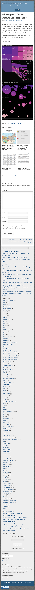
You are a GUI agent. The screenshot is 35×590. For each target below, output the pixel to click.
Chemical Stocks (7, 329)
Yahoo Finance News (11, 251)
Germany (5, 386)
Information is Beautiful (14, 123)
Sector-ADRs (6, 459)
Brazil (4, 321)
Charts (4, 327)
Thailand (5, 481)
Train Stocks (6, 493)
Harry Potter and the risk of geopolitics (13, 527)
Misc (4, 417)
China (4, 335)
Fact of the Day (7, 369)
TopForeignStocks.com (14, 3)
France (4, 380)
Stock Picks (6, 472)
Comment (12, 175)
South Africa (6, 464)
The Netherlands (7, 483)
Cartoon (5, 325)
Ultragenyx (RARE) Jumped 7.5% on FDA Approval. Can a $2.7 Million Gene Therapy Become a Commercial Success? (17, 288)
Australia (5, 310)
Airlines (5, 304)
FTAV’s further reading (9, 515)
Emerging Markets (8, 365)
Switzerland (6, 480)
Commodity (6, 340)
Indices (4, 399)
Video (4, 508)
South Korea (6, 466)
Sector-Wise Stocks (8, 460)
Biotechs (5, 317)
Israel (4, 405)
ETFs (4, 367)
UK (3, 497)
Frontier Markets (7, 382)
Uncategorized (6, 499)
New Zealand (6, 430)
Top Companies (7, 487)
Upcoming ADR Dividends (9, 500)
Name (3, 213)
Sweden (5, 478)
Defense (5, 346)
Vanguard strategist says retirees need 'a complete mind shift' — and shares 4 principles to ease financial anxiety (16, 293)
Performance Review (8, 438)
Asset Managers (7, 308)
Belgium (5, 316)
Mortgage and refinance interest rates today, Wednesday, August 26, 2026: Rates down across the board (16, 259)
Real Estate (6, 451)
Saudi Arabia (6, 457)
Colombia (5, 338)
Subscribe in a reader (8, 561)
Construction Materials (9, 342)
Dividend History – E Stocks (10, 354)
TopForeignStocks (7, 491)
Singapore (5, 462)
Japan (4, 409)
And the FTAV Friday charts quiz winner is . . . (15, 519)
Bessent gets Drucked (9, 521)
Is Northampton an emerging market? (13, 525)
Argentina (5, 306)
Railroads (5, 447)
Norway (5, 432)
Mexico (4, 415)
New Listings (6, 428)
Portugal (5, 445)
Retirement (6, 453)
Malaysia (5, 413)
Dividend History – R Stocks (10, 356)
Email (3, 217)
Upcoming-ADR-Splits (8, 502)
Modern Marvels (7, 419)
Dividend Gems (7, 350)
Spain (4, 468)
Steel (4, 470)
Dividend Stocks (7, 361)
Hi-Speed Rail (6, 394)
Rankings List (6, 449)
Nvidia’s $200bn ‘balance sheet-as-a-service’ (15, 517)
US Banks (5, 504)
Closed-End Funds (7, 337)
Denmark (5, 348)
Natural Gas (6, 424)
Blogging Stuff (6, 319)
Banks (4, 314)
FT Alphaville (8, 511)
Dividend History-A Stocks (10, 358)
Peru (4, 441)
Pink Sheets (6, 443)
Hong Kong (6, 396)
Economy (5, 363)
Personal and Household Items (11, 439)
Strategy (5, 476)
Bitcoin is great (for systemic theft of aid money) (16, 529)
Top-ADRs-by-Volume (8, 489)
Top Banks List (6, 485)
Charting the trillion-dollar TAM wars (12, 513)
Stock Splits (6, 474)
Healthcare (5, 392)
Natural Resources (8, 426)
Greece (5, 390)
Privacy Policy (5, 578)
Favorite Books (7, 375)
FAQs (4, 373)
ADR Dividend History (8, 300)
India (4, 398)
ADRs (4, 302)
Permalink (17, 175)
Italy (4, 407)
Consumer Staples (8, 344)
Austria (4, 312)
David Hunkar (9, 20)
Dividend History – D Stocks (10, 352)
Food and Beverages (8, 378)
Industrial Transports (8, 401)
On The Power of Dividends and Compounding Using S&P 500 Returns (25, 241)
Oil (3, 434)
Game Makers (6, 384)
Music (4, 420)
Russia (8, 175)
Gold (4, 388)
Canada (5, 323)
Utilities (5, 506)
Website (4, 221)
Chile (4, 333)
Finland (4, 377)
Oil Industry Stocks (8, 436)
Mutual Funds (6, 422)
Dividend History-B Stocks (10, 359)
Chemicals (5, 331)
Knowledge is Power (8, 411)
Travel (4, 495)
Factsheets (6, 371)
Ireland (4, 403)
